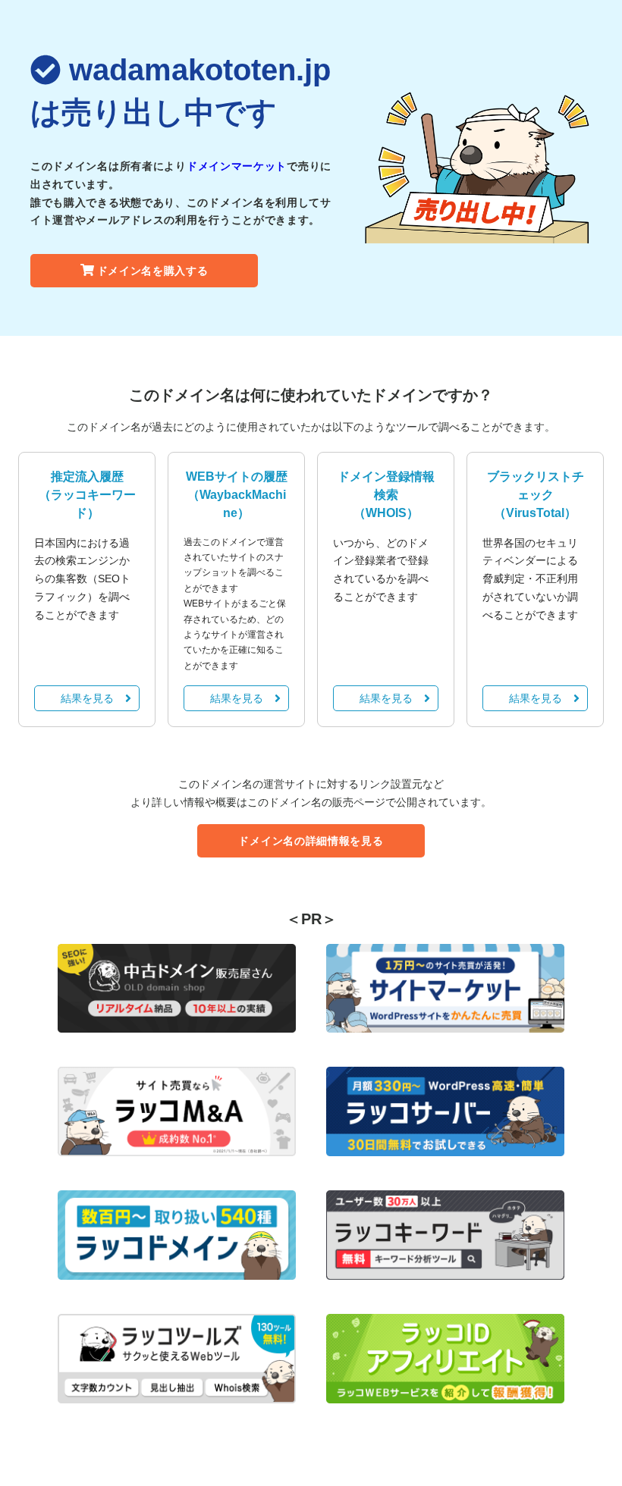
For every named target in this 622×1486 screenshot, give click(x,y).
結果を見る (87, 698)
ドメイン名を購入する (153, 271)
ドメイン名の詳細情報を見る (310, 841)
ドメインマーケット (237, 166)
